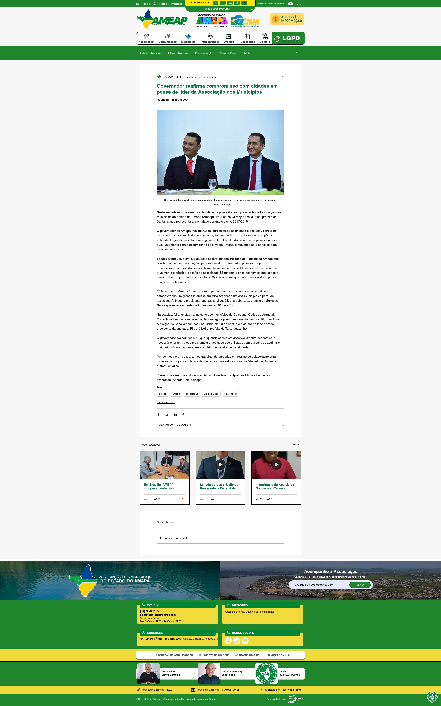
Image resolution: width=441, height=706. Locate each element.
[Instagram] (236, 640)
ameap (163, 393)
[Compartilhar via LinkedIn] (175, 414)
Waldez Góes (211, 393)
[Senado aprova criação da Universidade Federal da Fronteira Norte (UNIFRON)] (220, 465)
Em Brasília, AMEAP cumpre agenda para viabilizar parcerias (159, 486)
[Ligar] (215, 3)
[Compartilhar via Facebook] (158, 414)
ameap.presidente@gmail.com (158, 614)
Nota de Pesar (228, 53)
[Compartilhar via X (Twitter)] (166, 414)
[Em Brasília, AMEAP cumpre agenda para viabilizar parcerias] (164, 465)
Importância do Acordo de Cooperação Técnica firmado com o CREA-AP (275, 486)
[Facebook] (228, 640)
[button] (146, 41)
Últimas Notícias (178, 53)
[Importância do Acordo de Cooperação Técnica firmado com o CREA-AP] (276, 465)
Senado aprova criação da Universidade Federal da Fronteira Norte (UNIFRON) (219, 486)
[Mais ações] (282, 77)
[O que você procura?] (251, 9)
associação (192, 393)
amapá (176, 393)
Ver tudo (296, 444)
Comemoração (204, 53)
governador (230, 393)
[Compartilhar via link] (183, 414)
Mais (247, 53)
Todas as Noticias (150, 53)
